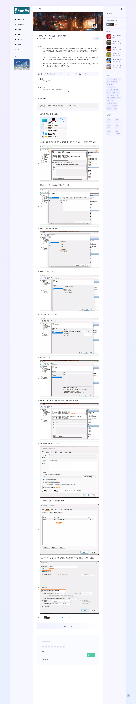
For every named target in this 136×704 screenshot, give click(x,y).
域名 (108, 100)
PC (119, 79)
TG (112, 100)
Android (109, 79)
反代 (112, 95)
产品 (116, 95)
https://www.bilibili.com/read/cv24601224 (64, 74)
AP (108, 81)
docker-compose (111, 103)
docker (109, 106)
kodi (108, 95)
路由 (114, 92)
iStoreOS (109, 89)
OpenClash (110, 84)
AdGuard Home (111, 87)
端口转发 (116, 89)
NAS (118, 92)
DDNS (109, 92)
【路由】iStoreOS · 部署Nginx (121, 54)
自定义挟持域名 (111, 98)
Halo (115, 108)
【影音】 (96, 38)
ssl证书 (119, 98)
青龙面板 (115, 106)
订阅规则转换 (114, 81)
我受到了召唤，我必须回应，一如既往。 (21, 69)
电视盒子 (109, 108)
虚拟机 (115, 79)
